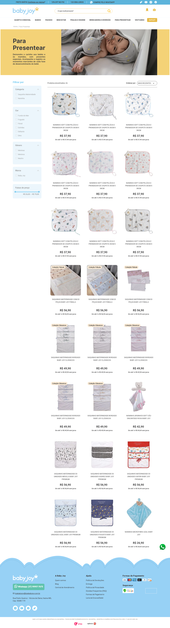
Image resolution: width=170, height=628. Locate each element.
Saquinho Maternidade (27, 94)
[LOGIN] (147, 9)
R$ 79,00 (34, 194)
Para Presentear (24, 27)
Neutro (20, 158)
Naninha (21, 98)
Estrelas (21, 128)
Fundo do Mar (23, 116)
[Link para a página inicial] (15, 27)
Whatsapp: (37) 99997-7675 (30, 586)
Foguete (21, 120)
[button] (27, 89)
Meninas (21, 150)
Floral (20, 124)
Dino (20, 136)
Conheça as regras (36, 2)
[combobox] (83, 11)
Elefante (21, 132)
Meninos (21, 154)
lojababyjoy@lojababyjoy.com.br (27, 593)
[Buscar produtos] (109, 11)
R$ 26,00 (26, 194)
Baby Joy (21, 176)
